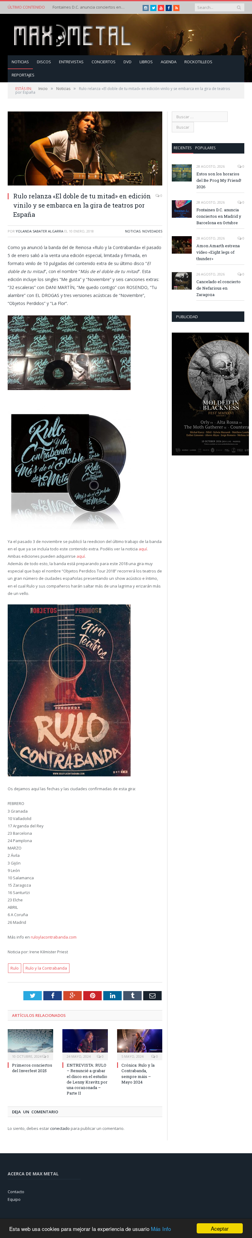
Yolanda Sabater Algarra (39, 231)
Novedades (152, 231)
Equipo (14, 1199)
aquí (143, 549)
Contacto (16, 1191)
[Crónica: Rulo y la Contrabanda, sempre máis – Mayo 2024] (140, 1044)
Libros (146, 61)
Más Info (161, 1228)
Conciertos (104, 61)
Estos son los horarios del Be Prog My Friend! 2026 (218, 180)
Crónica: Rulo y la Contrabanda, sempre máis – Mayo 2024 (138, 1073)
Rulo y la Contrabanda (46, 968)
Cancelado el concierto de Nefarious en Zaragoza (218, 288)
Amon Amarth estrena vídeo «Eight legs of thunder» (218, 252)
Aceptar (220, 1228)
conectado (60, 1128)
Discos (44, 61)
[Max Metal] (73, 34)
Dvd (128, 61)
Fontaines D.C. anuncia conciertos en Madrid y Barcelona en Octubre (89, 7)
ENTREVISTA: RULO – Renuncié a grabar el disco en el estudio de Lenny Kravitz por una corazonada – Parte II (87, 1079)
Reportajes (23, 75)
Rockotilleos (198, 61)
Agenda (168, 61)
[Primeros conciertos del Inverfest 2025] (30, 1044)
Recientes (182, 147)
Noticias (20, 61)
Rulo (14, 968)
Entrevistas (71, 61)
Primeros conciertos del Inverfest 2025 (32, 1067)
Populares (205, 147)
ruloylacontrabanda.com (53, 937)
